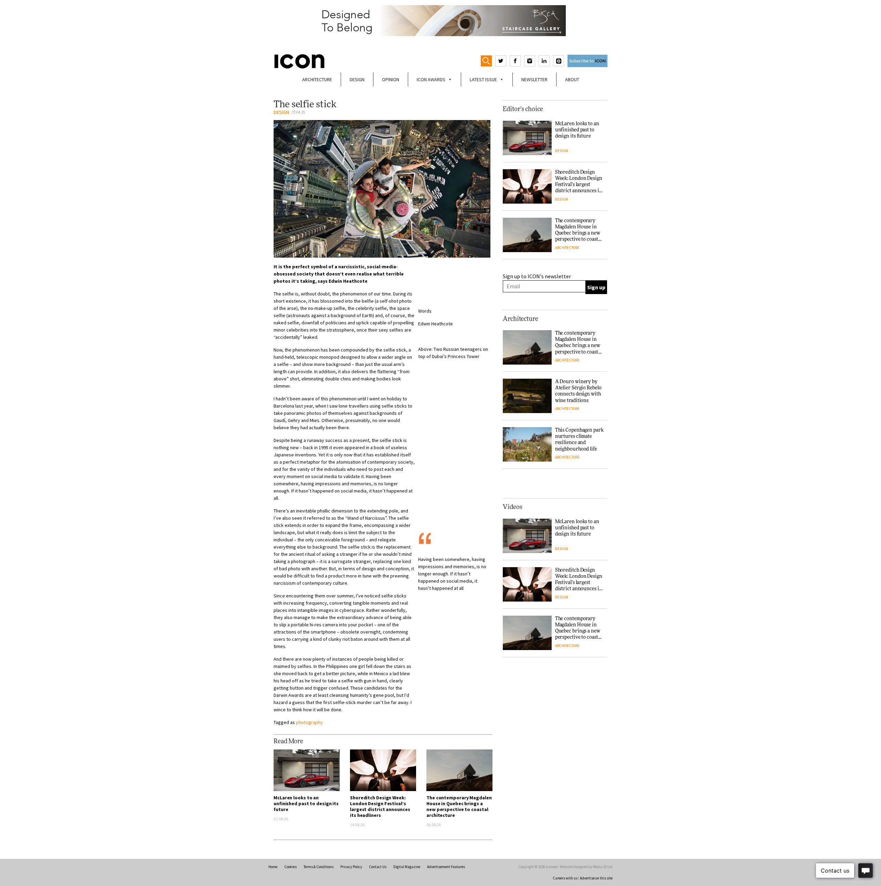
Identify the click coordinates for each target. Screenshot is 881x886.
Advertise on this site (596, 878)
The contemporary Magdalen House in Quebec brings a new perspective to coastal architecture (459, 806)
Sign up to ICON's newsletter (537, 276)
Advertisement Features (446, 866)
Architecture (317, 79)
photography (309, 722)
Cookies (290, 866)
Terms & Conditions (318, 866)
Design (357, 79)
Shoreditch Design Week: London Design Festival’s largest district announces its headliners (380, 806)
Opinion (390, 79)
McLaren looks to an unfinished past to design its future (306, 803)
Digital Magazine (406, 866)
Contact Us (377, 866)
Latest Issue (483, 79)
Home (272, 866)
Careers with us (565, 878)
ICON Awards (431, 79)
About (572, 79)
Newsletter (534, 79)
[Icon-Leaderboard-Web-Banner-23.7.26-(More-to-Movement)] (440, 20)
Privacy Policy (351, 866)
